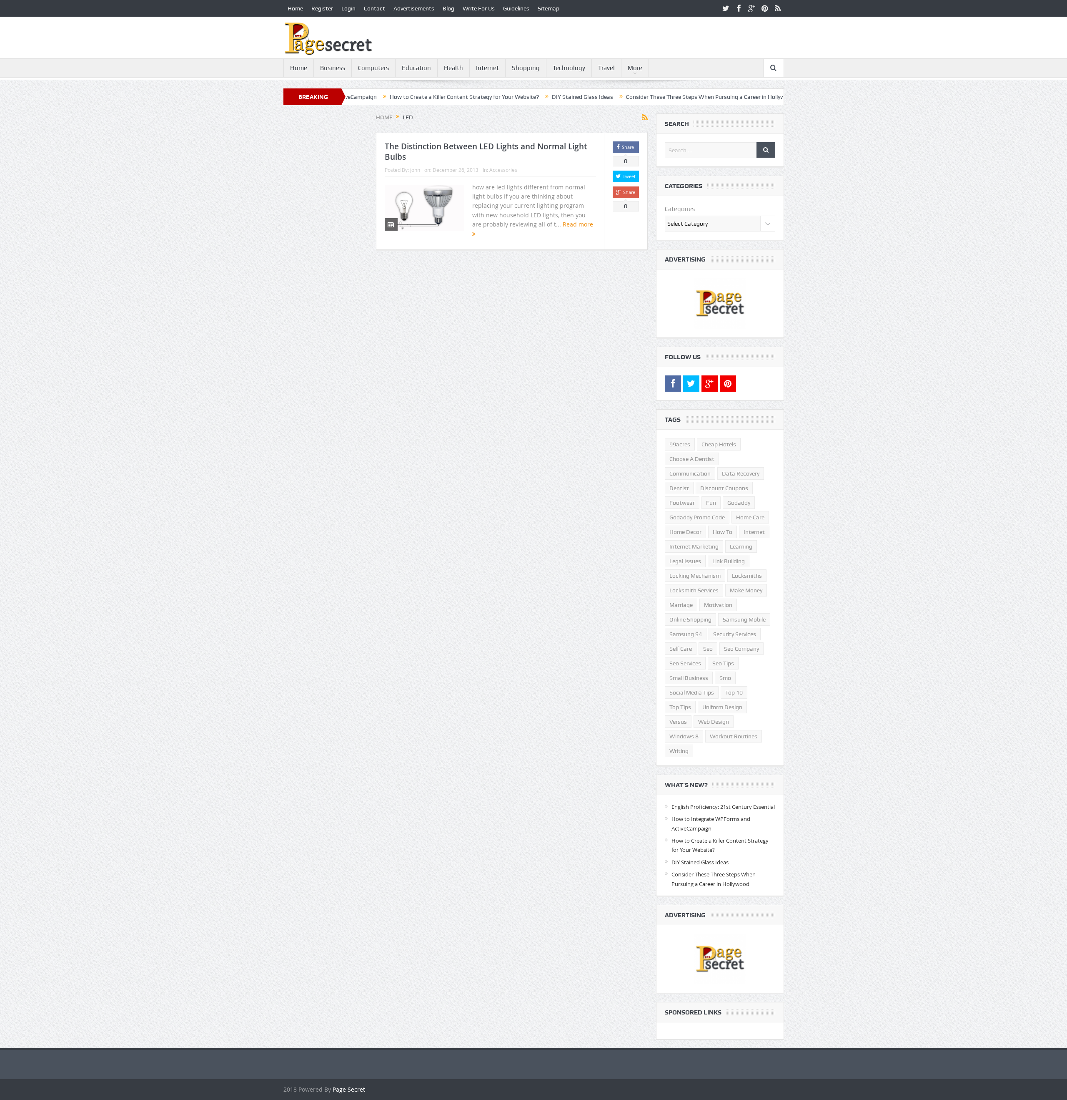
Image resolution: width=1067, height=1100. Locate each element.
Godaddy (738, 502)
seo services (685, 663)
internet (754, 532)
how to (722, 532)
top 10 (734, 692)
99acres (679, 444)
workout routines (733, 736)
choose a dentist (691, 459)
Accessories (503, 169)
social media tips (691, 692)
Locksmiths (747, 575)
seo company (741, 648)
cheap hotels (718, 444)
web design (713, 721)
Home (295, 8)
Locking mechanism (695, 575)
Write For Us (479, 8)
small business (688, 678)
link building (728, 561)
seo (708, 648)
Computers (373, 68)
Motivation (718, 605)
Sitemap (548, 8)
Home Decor (685, 532)
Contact (374, 8)
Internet (487, 68)
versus (678, 721)
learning (741, 546)
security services (734, 634)
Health (453, 68)
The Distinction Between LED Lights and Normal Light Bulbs (486, 151)
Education (416, 68)
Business (332, 68)
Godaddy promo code (697, 517)
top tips (680, 707)
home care (750, 517)
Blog (448, 8)
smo (725, 678)
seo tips (723, 663)
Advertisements (413, 8)
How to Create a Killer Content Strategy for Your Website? (422, 96)
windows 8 (684, 736)
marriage (681, 605)
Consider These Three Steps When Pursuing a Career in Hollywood (668, 96)
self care (680, 648)
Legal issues (685, 561)
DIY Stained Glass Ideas (540, 96)
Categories (680, 209)
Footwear (682, 502)
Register (322, 8)
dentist (679, 488)
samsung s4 (685, 634)
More (635, 68)
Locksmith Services (694, 590)
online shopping (690, 619)
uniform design (722, 707)
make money (746, 590)
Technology (569, 68)
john (415, 169)
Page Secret (349, 1089)
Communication (690, 473)
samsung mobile (744, 619)
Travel (606, 68)
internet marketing (694, 546)
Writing (679, 751)
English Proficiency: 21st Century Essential (723, 807)
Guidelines (516, 8)
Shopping (526, 68)
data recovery (740, 473)
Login (348, 8)
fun (711, 502)
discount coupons (724, 488)
